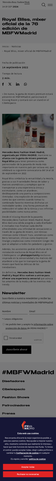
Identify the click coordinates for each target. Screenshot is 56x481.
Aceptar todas (28, 467)
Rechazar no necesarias (28, 474)
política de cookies (37, 459)
